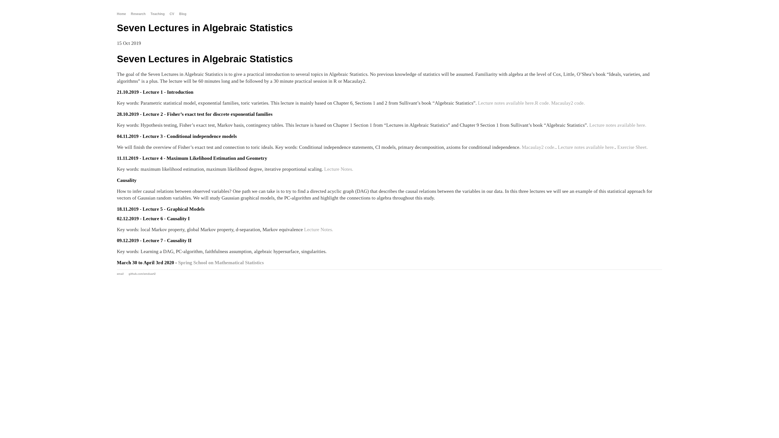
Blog (182, 14)
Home (121, 14)
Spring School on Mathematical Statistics (221, 262)
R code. (542, 103)
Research (138, 14)
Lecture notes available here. (506, 103)
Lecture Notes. (338, 169)
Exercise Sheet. (632, 147)
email (120, 273)
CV (172, 14)
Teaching (158, 14)
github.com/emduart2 (142, 273)
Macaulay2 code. (568, 103)
